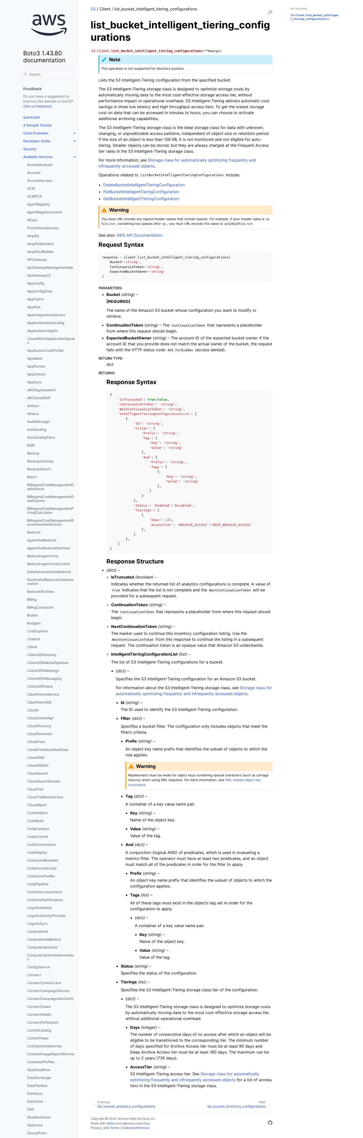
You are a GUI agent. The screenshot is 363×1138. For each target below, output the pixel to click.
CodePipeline (37, 884)
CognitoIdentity (39, 908)
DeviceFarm (36, 1133)
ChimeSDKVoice (40, 686)
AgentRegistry (38, 204)
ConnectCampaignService (48, 991)
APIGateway (37, 259)
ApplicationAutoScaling (45, 323)
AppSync (34, 382)
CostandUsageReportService (50, 1054)
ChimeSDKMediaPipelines (47, 663)
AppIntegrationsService (46, 315)
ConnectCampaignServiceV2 (50, 998)
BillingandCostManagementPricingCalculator (50, 510)
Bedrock (34, 532)
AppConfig (35, 283)
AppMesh (34, 358)
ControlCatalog (39, 1030)
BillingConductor (40, 607)
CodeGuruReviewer (42, 860)
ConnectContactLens (44, 983)
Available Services (37, 157)
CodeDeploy (37, 852)
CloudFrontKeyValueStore (47, 749)
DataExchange (39, 1078)
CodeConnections (41, 844)
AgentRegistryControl (44, 212)
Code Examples (35, 133)
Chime (32, 647)
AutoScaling (36, 429)
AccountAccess (39, 180)
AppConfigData (39, 291)
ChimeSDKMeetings (43, 670)
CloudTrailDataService (45, 797)
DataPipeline (37, 1085)
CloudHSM (35, 757)
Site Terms (111, 1128)
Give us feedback (37, 106)
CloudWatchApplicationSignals (51, 340)
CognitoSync (37, 923)
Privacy (96, 1128)
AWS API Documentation (139, 235)
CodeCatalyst (38, 829)
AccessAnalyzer (40, 165)
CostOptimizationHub (44, 1046)
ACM (31, 188)
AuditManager (38, 421)
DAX (30, 1109)
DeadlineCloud (39, 1117)
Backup (33, 453)
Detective (35, 1125)
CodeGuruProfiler (41, 876)
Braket (32, 615)
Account (33, 172)
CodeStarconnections (44, 892)
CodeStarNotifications (45, 900)
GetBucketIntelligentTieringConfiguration (141, 198)
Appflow (33, 307)
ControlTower (38, 1038)
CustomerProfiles (41, 1062)
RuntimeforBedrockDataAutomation (50, 582)
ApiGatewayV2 (39, 275)
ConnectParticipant (42, 1022)
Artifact (33, 406)
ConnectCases (39, 1006)
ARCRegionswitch (41, 390)
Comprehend (37, 931)
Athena (33, 414)
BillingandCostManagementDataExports (50, 499)
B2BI (31, 445)
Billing (32, 599)
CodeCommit (37, 836)
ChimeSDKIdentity (42, 655)
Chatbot (33, 639)
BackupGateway (40, 461)
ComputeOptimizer (42, 947)
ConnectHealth (39, 1014)
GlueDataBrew (38, 1070)
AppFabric (35, 299)
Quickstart (31, 117)
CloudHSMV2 (37, 765)
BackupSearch (39, 469)
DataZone (35, 1101)
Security (30, 149)
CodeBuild (35, 821)
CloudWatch (37, 805)
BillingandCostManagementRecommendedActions (50, 522)
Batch (32, 477)
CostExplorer (37, 631)
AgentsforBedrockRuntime (48, 548)
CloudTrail (35, 789)
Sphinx (111, 1123)
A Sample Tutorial (37, 125)
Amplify (33, 236)
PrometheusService (43, 228)
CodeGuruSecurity (42, 868)
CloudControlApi (40, 718)
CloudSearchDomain (43, 781)
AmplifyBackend (40, 244)
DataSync (35, 1093)
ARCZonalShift (38, 398)
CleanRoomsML (39, 702)
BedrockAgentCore (42, 556)
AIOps (32, 220)
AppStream (36, 374)
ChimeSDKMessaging (44, 678)
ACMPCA (34, 196)
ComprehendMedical (44, 939)
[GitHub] (270, 1123)
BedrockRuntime (40, 591)
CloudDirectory (39, 726)
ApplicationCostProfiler (45, 350)
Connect (34, 975)
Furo (146, 1123)
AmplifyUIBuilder (40, 251)
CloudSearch (37, 773)
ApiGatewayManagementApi (50, 267)
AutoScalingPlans (41, 437)
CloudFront (36, 742)
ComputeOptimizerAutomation (50, 957)
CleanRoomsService (43, 694)
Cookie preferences (135, 1128)
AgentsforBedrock (42, 540)
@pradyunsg (132, 1123)
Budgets (34, 623)
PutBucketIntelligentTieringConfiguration (141, 191)
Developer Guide (36, 141)
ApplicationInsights (42, 331)
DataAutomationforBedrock (49, 572)
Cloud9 (33, 710)
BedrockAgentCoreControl (48, 564)
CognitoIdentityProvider (46, 915)
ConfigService (38, 967)
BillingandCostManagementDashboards (50, 487)
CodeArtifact (37, 813)
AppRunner (36, 366)
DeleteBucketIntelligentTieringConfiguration (144, 184)
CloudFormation (39, 734)
